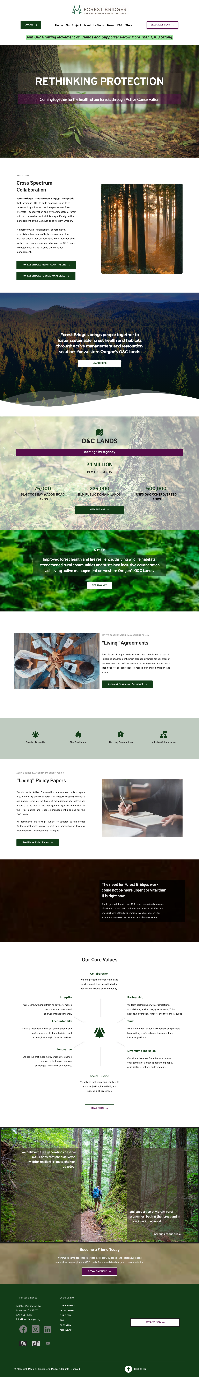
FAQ (62, 1320)
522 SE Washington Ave (29, 1306)
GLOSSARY (66, 1325)
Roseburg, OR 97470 (27, 1310)
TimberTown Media (47, 1369)
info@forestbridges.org (28, 1319)
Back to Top (140, 1369)
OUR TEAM (65, 1315)
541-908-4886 (24, 1315)
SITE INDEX (66, 1330)
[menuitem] (59, 25)
